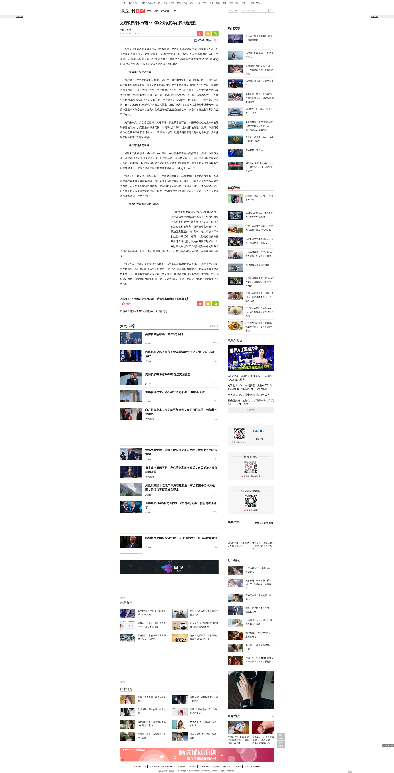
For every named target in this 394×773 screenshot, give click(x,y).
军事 (205, 3)
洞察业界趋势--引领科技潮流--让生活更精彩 (143, 311)
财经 (160, 3)
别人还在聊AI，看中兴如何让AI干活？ (248, 394)
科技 (198, 3)
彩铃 (266, 523)
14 (217, 494)
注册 (253, 3)
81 (217, 512)
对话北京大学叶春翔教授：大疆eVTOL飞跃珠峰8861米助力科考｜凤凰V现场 (250, 387)
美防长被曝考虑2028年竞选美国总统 (167, 374)
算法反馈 (215, 326)
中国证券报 (125, 30)
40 (217, 361)
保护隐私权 (204, 766)
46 (217, 547)
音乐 (261, 523)
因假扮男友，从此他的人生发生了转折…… (238, 545)
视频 (137, 3)
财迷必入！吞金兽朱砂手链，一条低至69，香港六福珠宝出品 (263, 740)
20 (217, 343)
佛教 (224, 3)
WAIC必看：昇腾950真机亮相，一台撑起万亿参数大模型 (250, 377)
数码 (237, 3)
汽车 (185, 3)
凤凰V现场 (235, 340)
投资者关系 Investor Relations (162, 766)
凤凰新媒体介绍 (139, 766)
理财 (156, 11)
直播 (143, 3)
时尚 (179, 3)
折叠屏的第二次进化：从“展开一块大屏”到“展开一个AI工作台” (251, 402)
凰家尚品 (234, 716)
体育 (173, 3)
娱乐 (166, 3)
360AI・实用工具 (206, 40)
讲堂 (257, 523)
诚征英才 (192, 766)
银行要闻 (165, 11)
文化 (211, 3)
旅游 (218, 3)
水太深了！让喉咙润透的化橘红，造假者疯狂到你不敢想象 (152, 298)
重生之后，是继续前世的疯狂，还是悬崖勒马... (263, 546)
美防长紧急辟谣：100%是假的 (164, 334)
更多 (244, 3)
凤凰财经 (257, 431)
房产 (192, 3)
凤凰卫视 (151, 3)
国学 (231, 3)
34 (217, 383)
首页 (124, 3)
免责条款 (216, 766)
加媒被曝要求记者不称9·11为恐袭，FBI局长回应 (175, 392)
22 (217, 459)
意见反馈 (227, 766)
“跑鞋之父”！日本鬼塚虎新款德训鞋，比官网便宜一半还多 (238, 740)
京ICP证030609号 (252, 766)
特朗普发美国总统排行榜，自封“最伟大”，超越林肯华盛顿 (181, 538)
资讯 (130, 3)
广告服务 (182, 766)
